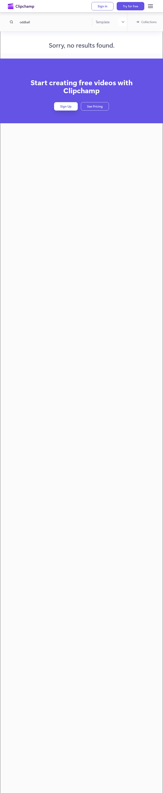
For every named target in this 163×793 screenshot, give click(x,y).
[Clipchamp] (21, 6)
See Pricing (95, 106)
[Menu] (150, 6)
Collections (149, 22)
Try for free (130, 6)
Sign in (102, 6)
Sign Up (66, 106)
